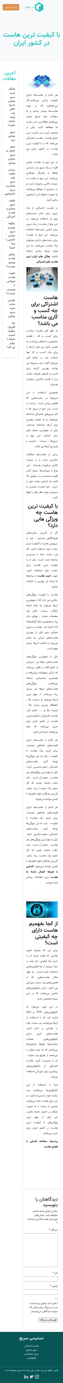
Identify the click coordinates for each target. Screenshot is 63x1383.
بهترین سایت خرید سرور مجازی (11, 308)
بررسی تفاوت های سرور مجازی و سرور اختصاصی (10, 181)
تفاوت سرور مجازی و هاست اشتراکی (10, 208)
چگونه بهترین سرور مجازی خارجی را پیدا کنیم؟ (10, 235)
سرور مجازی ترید (11, 136)
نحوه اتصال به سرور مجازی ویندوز (10, 155)
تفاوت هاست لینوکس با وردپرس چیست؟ (10, 283)
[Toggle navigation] (55, 7)
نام (55, 1273)
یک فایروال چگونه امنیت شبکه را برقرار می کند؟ (10, 335)
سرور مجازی (31, 1350)
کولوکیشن (31, 1358)
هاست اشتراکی (31, 1346)
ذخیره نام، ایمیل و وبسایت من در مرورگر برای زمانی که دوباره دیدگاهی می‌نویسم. (43, 1307)
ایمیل (54, 1286)
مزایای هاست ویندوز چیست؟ (10, 260)
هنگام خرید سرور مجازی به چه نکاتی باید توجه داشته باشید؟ (11, 107)
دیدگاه (53, 1230)
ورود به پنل (11, 7)
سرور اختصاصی (31, 1354)
